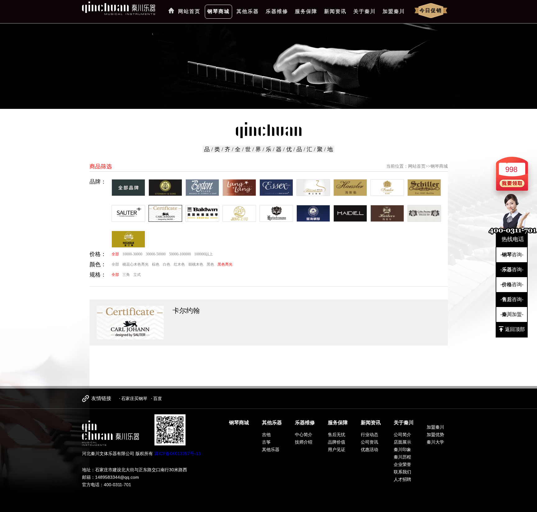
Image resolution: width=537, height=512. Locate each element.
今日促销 (431, 10)
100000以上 (203, 254)
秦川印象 (402, 449)
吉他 (266, 434)
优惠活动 (369, 449)
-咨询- (511, 254)
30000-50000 (156, 254)
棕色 (155, 264)
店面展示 (402, 442)
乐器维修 (277, 11)
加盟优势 (435, 434)
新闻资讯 (335, 11)
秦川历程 (402, 456)
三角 (126, 274)
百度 (157, 398)
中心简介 (303, 434)
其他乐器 (247, 11)
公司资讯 (369, 442)
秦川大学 (435, 442)
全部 (115, 254)
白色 (166, 264)
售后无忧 (336, 434)
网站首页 (189, 11)
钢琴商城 (218, 11)
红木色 (179, 264)
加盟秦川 (394, 11)
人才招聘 (402, 479)
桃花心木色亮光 (135, 264)
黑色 (210, 264)
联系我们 (402, 471)
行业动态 (369, 434)
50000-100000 (180, 254)
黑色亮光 (225, 264)
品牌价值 (336, 442)
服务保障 (306, 11)
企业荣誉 (402, 464)
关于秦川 (364, 11)
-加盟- (511, 314)
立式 (137, 274)
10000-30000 (132, 254)
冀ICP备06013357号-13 (177, 453)
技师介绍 (303, 442)
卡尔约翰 (186, 310)
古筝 (266, 442)
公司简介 (402, 434)
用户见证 (336, 449)
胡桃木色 (195, 264)
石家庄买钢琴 (134, 398)
